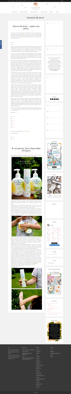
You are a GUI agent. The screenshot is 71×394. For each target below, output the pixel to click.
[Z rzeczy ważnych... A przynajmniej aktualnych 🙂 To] (54, 230)
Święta (37, 380)
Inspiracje (37, 361)
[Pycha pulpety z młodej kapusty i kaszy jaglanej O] (49, 239)
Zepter (16, 267)
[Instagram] (59, 1)
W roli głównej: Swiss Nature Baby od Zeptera (26, 149)
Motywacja (37, 372)
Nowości (37, 377)
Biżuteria (37, 349)
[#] (54, 99)
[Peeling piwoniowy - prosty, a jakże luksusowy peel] (54, 239)
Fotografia (37, 356)
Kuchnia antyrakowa (39, 365)
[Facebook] (58, 1)
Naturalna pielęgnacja (30, 30)
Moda (37, 370)
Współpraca (52, 351)
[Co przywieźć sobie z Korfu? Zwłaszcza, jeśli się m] (49, 230)
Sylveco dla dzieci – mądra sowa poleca (26, 27)
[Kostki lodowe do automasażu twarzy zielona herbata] (59, 234)
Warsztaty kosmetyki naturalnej (55, 353)
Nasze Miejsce (38, 373)
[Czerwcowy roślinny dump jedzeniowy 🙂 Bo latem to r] (59, 239)
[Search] (62, 1)
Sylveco (16, 112)
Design (37, 353)
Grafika (37, 358)
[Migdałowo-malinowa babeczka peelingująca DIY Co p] (49, 234)
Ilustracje (37, 360)
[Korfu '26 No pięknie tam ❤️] (59, 230)
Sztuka (37, 382)
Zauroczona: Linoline (50, 306)
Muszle (48, 311)
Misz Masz (37, 368)
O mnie (51, 349)
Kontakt (51, 356)
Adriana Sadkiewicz (21, 30)
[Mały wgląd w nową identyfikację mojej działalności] (54, 234)
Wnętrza (37, 385)
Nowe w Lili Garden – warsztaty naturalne (28, 349)
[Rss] (60, 1)
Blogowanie (38, 351)
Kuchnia (37, 363)
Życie (37, 387)
